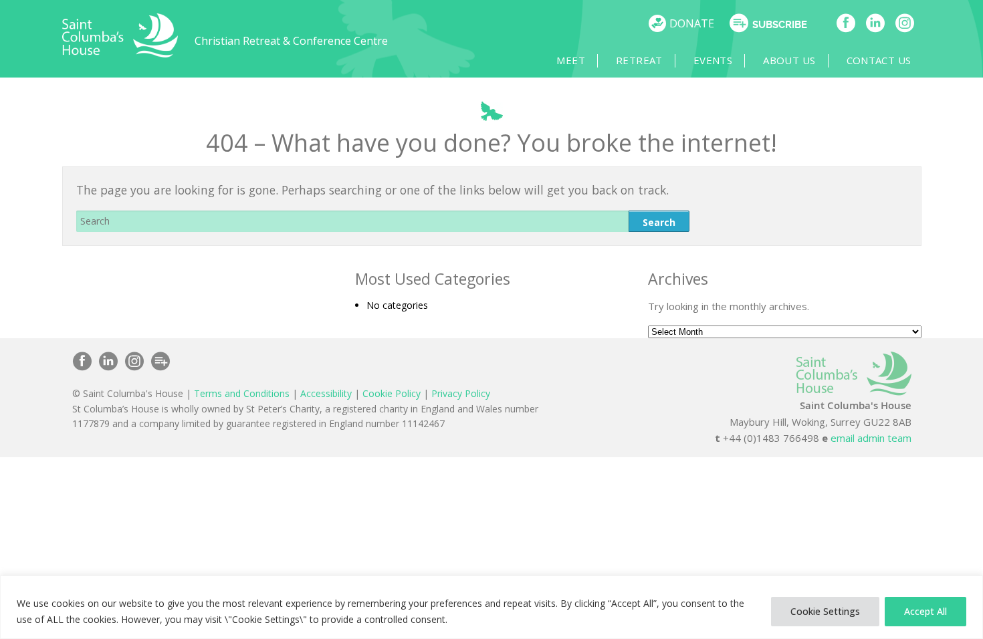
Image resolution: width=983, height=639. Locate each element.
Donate (691, 23)
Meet (570, 60)
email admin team (871, 437)
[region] (491, 607)
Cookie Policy (391, 393)
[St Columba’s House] (120, 53)
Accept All (925, 611)
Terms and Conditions (242, 393)
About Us (789, 60)
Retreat (639, 60)
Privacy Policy (460, 393)
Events (712, 60)
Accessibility (326, 393)
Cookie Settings (825, 611)
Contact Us (879, 60)
